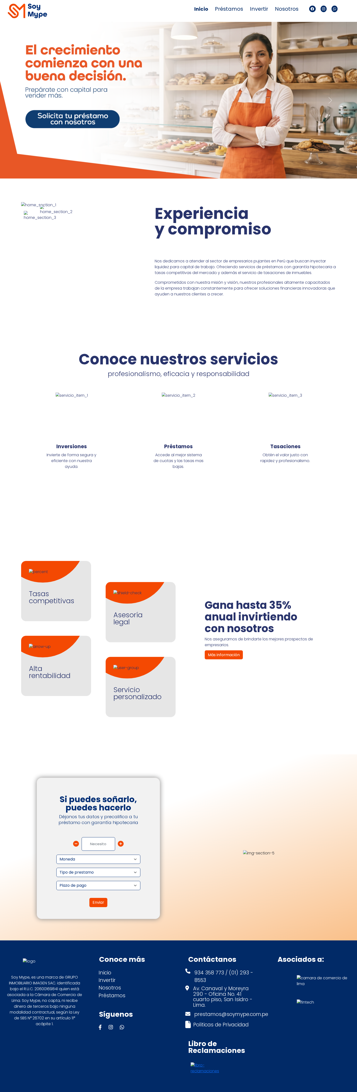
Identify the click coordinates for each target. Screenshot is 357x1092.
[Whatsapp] (335, 9)
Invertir (259, 8)
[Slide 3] (187, 172)
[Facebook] (312, 9)
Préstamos (229, 8)
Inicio (201, 9)
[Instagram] (324, 9)
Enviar (98, 902)
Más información (224, 655)
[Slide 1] (169, 172)
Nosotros (286, 8)
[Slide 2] (178, 172)
